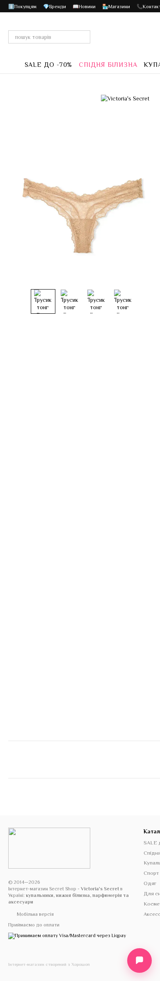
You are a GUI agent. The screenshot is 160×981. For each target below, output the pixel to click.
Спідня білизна (108, 64)
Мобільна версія (35, 914)
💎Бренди (54, 6)
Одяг (150, 883)
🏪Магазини (116, 6)
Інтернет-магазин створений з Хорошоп (49, 964)
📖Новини (84, 6)
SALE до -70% (49, 64)
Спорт (151, 873)
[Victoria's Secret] (125, 98)
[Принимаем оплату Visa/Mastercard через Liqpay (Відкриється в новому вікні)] (67, 935)
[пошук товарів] (83, 36)
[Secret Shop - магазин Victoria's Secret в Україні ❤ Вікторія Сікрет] (49, 848)
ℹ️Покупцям (22, 6)
